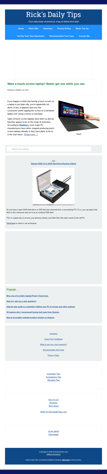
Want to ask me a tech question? (53, 344)
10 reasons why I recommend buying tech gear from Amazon (33, 312)
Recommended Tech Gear (53, 350)
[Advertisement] (53, 257)
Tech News (53, 406)
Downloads (53, 434)
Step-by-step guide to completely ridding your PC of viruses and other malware (41, 307)
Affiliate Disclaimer (54, 454)
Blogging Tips (54, 380)
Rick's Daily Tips (53, 14)
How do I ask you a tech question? (21, 301)
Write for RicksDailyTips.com (53, 412)
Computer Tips (53, 374)
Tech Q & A (53, 400)
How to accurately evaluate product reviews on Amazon (30, 318)
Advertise (53, 334)
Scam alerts (53, 431)
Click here (66, 460)
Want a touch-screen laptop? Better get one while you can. (46, 83)
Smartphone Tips (53, 377)
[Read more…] (31, 134)
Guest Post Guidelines (53, 339)
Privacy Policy (53, 355)
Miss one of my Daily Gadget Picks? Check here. (27, 296)
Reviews (54, 403)
